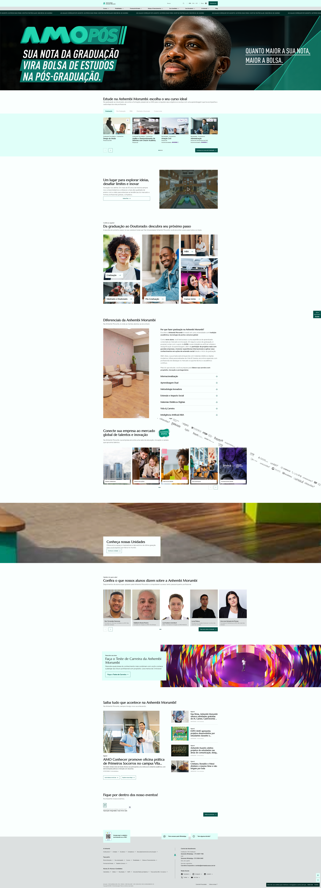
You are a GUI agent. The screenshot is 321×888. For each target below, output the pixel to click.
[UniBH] (173, 419)
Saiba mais (310, 884)
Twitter (185, 877)
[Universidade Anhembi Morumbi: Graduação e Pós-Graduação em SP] (109, 3)
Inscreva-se (213, 3)
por (190, 3)
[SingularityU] (198, 435)
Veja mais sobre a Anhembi (207, 629)
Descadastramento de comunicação (146, 852)
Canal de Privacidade (201, 884)
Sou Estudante (189, 8)
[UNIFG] (195, 429)
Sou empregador (119, 860)
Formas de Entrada (135, 8)
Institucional (106, 852)
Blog (216, 8)
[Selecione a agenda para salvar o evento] (129, 807)
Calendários (106, 872)
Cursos (105, 8)
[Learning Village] (176, 425)
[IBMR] (165, 420)
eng (193, 3)
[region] (160, 132)
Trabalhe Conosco (120, 863)
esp (197, 3)
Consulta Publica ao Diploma (140, 872)
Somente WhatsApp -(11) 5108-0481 (192, 858)
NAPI (128, 872)
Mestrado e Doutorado (143, 111)
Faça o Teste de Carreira (116, 674)
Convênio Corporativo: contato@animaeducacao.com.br (198, 865)
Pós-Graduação (120, 111)
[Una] (209, 440)
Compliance (131, 852)
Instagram (197, 874)
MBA (131, 111)
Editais (114, 872)
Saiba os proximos (209, 814)
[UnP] (218, 439)
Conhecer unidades (113, 551)
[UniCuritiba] (221, 445)
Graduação (108, 111)
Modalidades (118, 8)
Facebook (186, 874)
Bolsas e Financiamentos (154, 8)
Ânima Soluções (107, 860)
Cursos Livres (158, 111)
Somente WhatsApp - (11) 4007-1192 (192, 854)
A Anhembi (204, 8)
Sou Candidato (173, 8)
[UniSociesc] (206, 434)
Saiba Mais (125, 198)
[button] (105, 150)
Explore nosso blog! (127, 777)
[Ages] (229, 444)
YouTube (196, 877)
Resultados (122, 872)
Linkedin (209, 874)
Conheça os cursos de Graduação (205, 150)
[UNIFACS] (184, 424)
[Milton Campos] (187, 430)
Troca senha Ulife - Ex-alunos (158, 872)
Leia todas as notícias (110, 777)
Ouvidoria (122, 852)
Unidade (115, 852)
